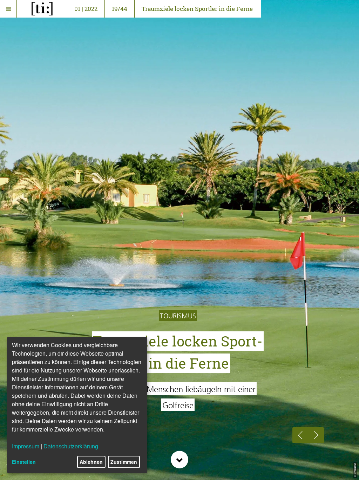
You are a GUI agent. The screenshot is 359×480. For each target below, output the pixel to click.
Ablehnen (91, 461)
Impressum (25, 446)
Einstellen (24, 461)
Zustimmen (123, 461)
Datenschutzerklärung (70, 446)
